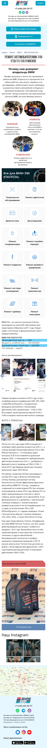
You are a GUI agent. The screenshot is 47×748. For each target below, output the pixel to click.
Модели (12, 52)
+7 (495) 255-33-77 (23, 706)
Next (44, 375)
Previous (2, 375)
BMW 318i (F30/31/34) (31, 52)
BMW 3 (19, 52)
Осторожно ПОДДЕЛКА (25, 44)
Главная (4, 52)
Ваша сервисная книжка (25, 29)
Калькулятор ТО (25, 36)
